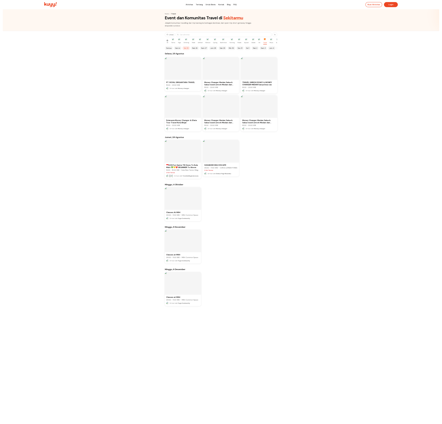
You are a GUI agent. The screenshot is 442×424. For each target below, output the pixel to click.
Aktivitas (189, 4)
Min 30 (231, 48)
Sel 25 (186, 48)
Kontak (221, 4)
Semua (169, 48)
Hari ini (177, 48)
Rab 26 (195, 48)
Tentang (199, 4)
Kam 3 (263, 48)
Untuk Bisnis (211, 4)
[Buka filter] (275, 34)
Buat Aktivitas (374, 4)
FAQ (235, 4)
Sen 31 (240, 48)
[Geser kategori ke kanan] (275, 41)
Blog (229, 4)
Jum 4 (271, 48)
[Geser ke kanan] (275, 48)
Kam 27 (204, 48)
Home (167, 14)
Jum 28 (213, 48)
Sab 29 (222, 48)
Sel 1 (247, 48)
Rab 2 (255, 48)
